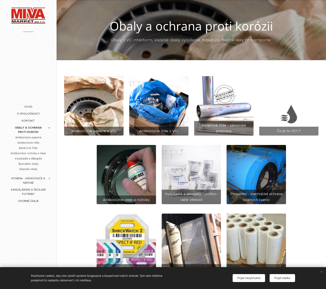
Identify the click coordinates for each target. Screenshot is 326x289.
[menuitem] (28, 107)
